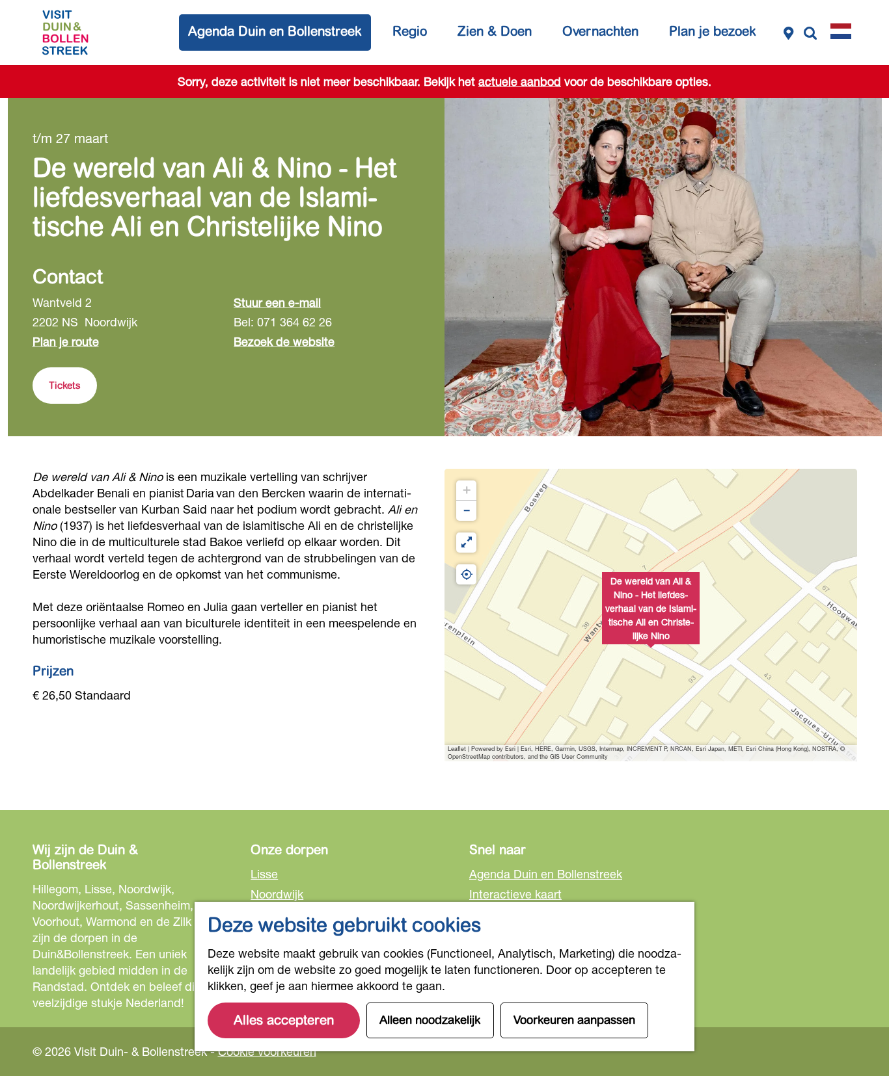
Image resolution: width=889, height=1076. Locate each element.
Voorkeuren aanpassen (574, 1020)
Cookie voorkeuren (267, 1051)
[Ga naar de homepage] (65, 32)
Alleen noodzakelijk (430, 1020)
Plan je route (66, 341)
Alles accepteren (284, 1020)
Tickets (65, 385)
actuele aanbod (519, 81)
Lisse (264, 874)
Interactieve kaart (515, 894)
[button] (651, 615)
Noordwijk (277, 894)
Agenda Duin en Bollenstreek (545, 874)
